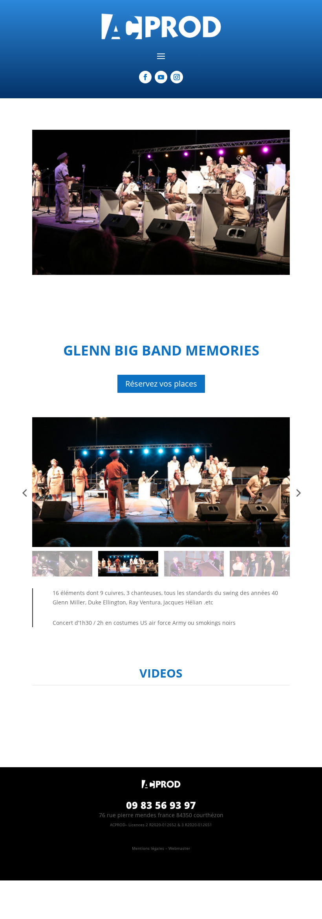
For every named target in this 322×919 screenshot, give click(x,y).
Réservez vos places (161, 383)
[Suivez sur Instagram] (176, 77)
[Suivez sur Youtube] (161, 77)
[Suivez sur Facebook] (145, 77)
